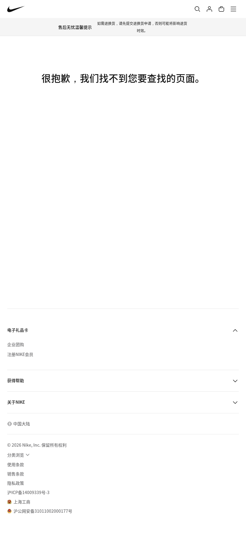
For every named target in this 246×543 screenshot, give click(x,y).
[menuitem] (19, 454)
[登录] (209, 9)
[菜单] (233, 9)
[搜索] (197, 9)
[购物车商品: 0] (221, 9)
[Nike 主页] (16, 9)
